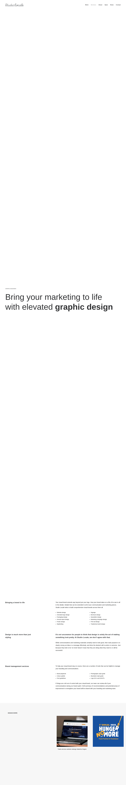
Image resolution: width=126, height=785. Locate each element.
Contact (118, 4)
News (112, 4)
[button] (72, 731)
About (100, 4)
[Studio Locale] (14, 5)
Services (93, 4)
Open (106, 4)
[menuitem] (87, 5)
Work (86, 4)
